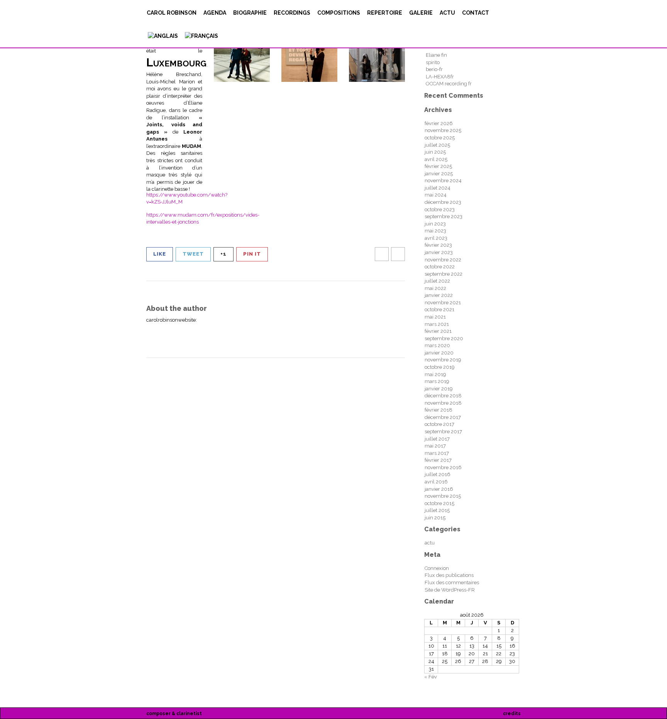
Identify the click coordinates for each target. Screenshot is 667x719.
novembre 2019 (443, 360)
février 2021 (438, 331)
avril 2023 (436, 238)
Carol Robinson (171, 13)
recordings (292, 13)
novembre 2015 (443, 496)
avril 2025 (436, 159)
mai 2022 (435, 288)
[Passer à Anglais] (162, 35)
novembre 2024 (443, 180)
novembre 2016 (443, 467)
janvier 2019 (439, 389)
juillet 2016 (437, 474)
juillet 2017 (437, 439)
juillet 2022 (437, 281)
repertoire (384, 13)
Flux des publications (449, 575)
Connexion (437, 568)
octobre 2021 (439, 309)
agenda (214, 13)
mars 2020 (437, 345)
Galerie (421, 13)
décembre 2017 (443, 417)
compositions (338, 13)
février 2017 (438, 460)
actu (447, 13)
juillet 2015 (437, 510)
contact (475, 13)
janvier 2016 (439, 489)
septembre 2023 (443, 216)
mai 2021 (435, 317)
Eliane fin (436, 55)
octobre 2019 (440, 367)
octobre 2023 (440, 209)
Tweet (193, 254)
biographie (250, 13)
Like (159, 254)
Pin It (252, 254)
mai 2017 (435, 446)
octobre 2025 (440, 138)
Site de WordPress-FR (450, 590)
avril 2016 (436, 482)
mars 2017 (437, 453)
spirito (433, 62)
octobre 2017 (439, 424)
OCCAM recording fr (449, 83)
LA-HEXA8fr (440, 77)
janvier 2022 (439, 295)
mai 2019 (435, 374)
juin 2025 (435, 152)
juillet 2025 (437, 145)
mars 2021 (437, 324)
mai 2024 (436, 195)
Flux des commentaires (452, 582)
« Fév (430, 677)
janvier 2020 (439, 353)
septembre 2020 (444, 338)
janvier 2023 (439, 252)
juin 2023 (435, 224)
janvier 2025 (439, 173)
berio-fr (434, 69)
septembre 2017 (443, 431)
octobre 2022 (440, 267)
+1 (223, 254)
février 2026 (439, 123)
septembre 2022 (443, 274)
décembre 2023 (443, 202)
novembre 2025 (443, 130)
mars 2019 (437, 381)
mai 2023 (435, 231)
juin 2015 (435, 518)
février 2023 (438, 245)
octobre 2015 (439, 503)
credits (512, 713)
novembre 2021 (443, 302)
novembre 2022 (443, 260)
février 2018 (438, 410)
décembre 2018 (443, 396)
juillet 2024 (437, 188)
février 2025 (438, 166)
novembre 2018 (443, 403)
